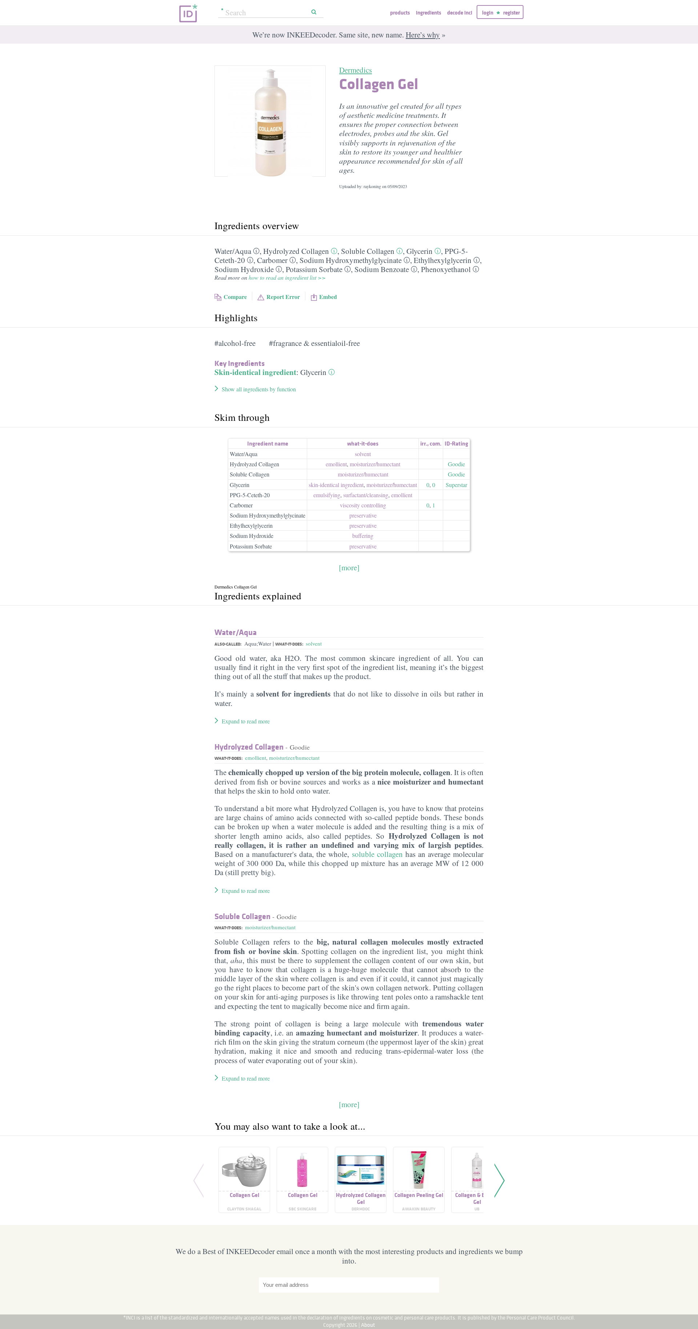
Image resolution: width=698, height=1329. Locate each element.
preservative (363, 515)
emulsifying (326, 495)
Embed (328, 296)
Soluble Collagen (367, 251)
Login (487, 12)
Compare (235, 296)
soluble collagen (377, 854)
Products (400, 12)
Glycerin (419, 251)
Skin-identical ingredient (255, 372)
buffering (362, 535)
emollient (336, 464)
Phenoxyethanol (446, 269)
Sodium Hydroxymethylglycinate (351, 260)
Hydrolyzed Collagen (296, 251)
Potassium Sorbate (314, 269)
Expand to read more (246, 721)
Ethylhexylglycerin (443, 260)
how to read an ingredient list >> (287, 277)
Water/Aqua (243, 454)
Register (511, 12)
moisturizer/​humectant (375, 464)
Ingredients (428, 12)
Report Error (283, 296)
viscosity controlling (363, 505)
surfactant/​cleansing (365, 495)
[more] (349, 567)
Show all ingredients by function (259, 389)
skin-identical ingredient (336, 484)
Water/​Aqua (232, 251)
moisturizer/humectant (294, 757)
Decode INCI (459, 12)
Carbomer (272, 260)
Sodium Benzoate (381, 269)
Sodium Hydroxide (244, 269)
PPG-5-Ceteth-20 (250, 495)
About (368, 1324)
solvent (363, 454)
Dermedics (355, 70)
